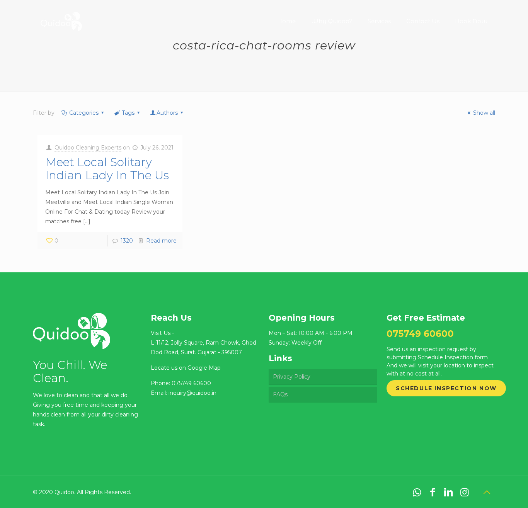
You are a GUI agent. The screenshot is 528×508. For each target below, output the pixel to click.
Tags (128, 112)
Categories (84, 112)
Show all (484, 112)
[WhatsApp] (417, 492)
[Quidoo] (61, 15)
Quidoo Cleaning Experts (88, 147)
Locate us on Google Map (186, 367)
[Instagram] (464, 492)
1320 (127, 240)
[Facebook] (432, 492)
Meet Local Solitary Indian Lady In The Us (107, 168)
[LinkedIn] (448, 492)
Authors (167, 112)
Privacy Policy (291, 376)
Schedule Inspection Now (446, 388)
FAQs (280, 394)
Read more (161, 240)
